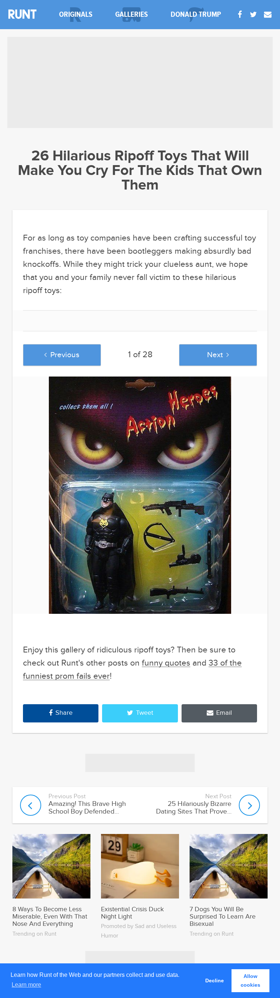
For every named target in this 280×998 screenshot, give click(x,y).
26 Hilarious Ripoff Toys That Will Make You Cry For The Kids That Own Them (140, 170)
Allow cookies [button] (250, 980)
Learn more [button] (26, 985)
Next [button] (215, 355)
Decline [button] (214, 980)
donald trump (196, 14)
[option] (140, 495)
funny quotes (166, 663)
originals (76, 14)
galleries (131, 14)
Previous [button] (64, 355)
